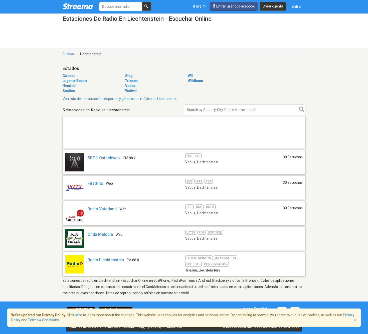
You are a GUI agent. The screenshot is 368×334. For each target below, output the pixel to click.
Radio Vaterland (102, 208)
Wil (190, 76)
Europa (68, 54)
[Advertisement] (184, 148)
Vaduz (130, 86)
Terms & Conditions (43, 320)
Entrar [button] (297, 6)
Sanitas (69, 91)
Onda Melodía (100, 234)
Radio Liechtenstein (106, 260)
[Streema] (78, 6)
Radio (199, 6)
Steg (129, 76)
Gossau (69, 76)
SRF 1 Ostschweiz (104, 158)
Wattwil (131, 91)
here (78, 315)
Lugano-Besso (75, 81)
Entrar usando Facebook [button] (235, 6)
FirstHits (95, 183)
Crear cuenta (273, 6)
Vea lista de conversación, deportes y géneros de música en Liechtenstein (120, 99)
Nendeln (69, 86)
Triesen (131, 81)
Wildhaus (195, 81)
